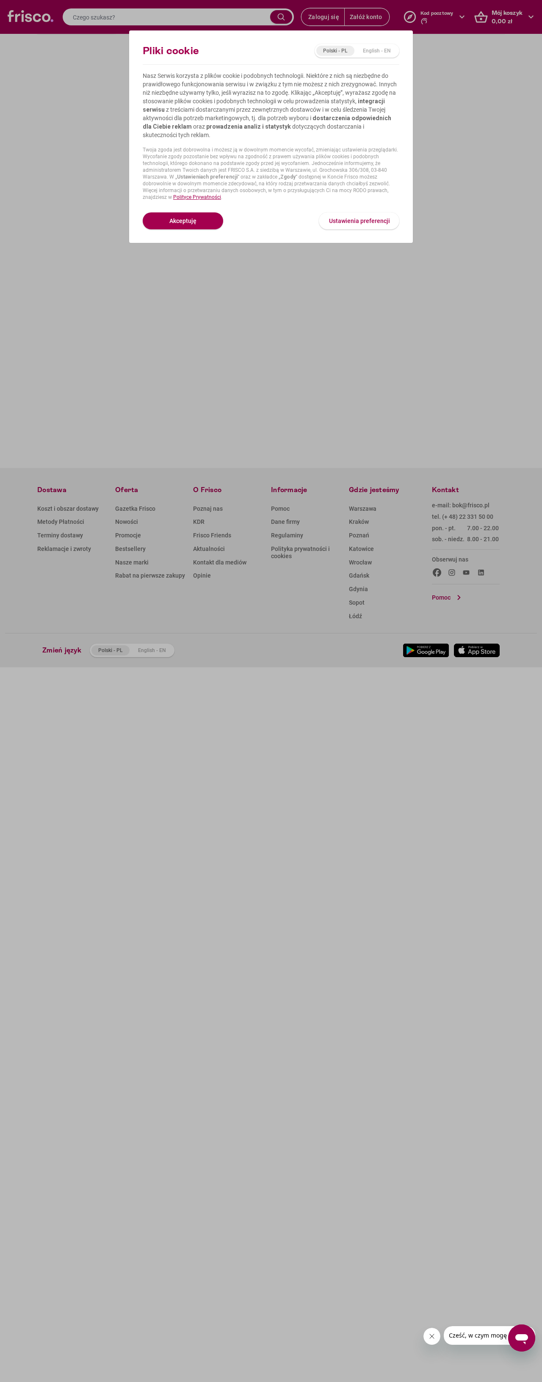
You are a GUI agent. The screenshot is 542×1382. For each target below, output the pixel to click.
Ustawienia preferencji (359, 220)
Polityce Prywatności (197, 197)
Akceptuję (182, 220)
